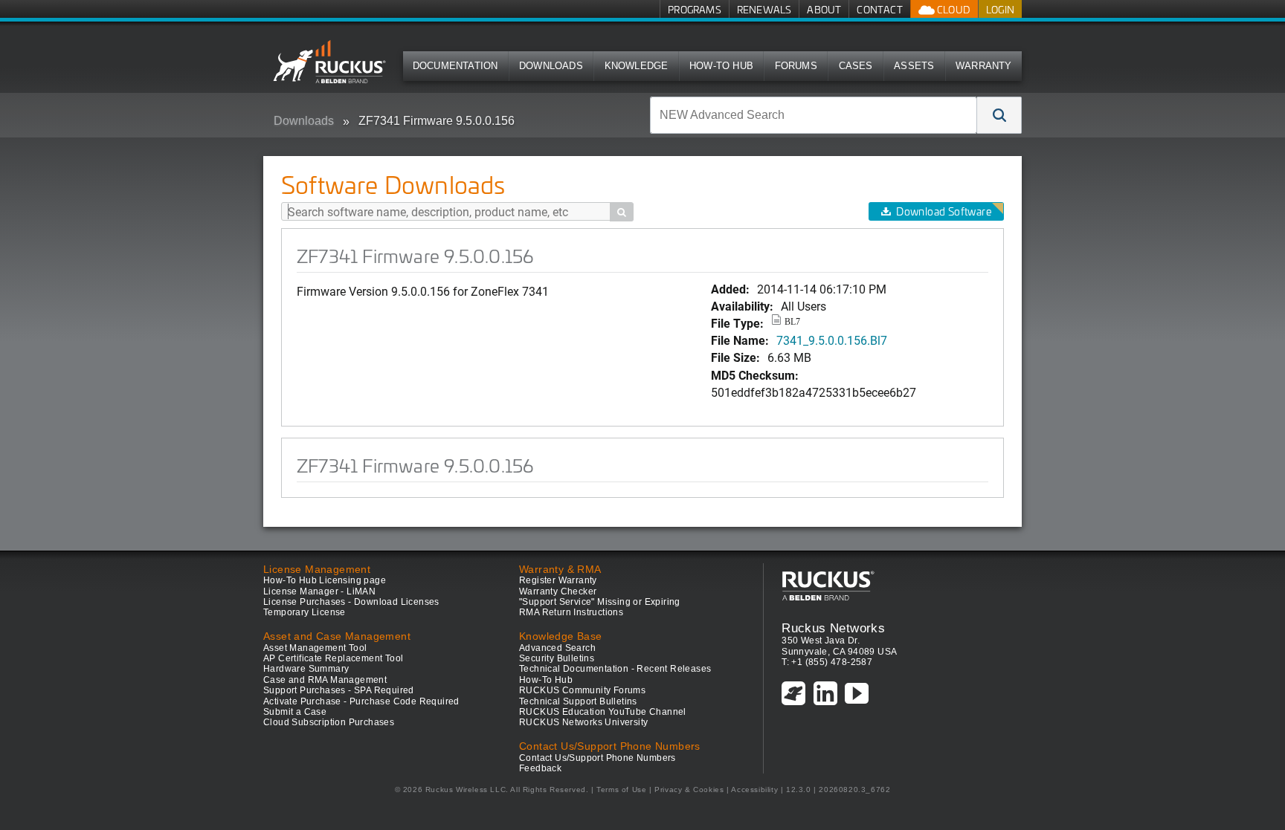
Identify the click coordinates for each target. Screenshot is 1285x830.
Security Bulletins (556, 658)
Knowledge (637, 65)
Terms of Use (621, 789)
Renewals (764, 9)
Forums (796, 65)
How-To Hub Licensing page (324, 580)
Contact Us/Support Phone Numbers (597, 758)
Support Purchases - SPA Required (338, 690)
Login (1000, 9)
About (824, 9)
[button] (999, 115)
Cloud (952, 9)
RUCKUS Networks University (583, 722)
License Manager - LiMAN (319, 591)
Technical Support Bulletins (578, 701)
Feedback (540, 768)
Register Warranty (558, 580)
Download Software (943, 211)
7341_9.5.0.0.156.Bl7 (831, 340)
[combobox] (813, 115)
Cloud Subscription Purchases (328, 722)
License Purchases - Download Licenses (351, 602)
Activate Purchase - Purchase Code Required (361, 701)
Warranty (984, 65)
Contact (879, 9)
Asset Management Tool (315, 648)
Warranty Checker (557, 591)
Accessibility (754, 789)
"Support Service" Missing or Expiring (599, 602)
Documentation (455, 65)
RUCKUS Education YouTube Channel (602, 712)
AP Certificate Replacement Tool (333, 658)
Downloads (551, 65)
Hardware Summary (306, 669)
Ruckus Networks (833, 628)
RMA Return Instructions (571, 612)
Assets (914, 65)
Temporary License (304, 612)
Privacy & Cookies (689, 789)
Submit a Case (294, 712)
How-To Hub (721, 65)
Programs (694, 9)
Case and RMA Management (325, 680)
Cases (856, 65)
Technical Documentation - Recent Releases (615, 669)
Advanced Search (557, 648)
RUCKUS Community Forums (582, 690)
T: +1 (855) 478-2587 (827, 662)
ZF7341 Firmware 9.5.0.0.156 (436, 120)
